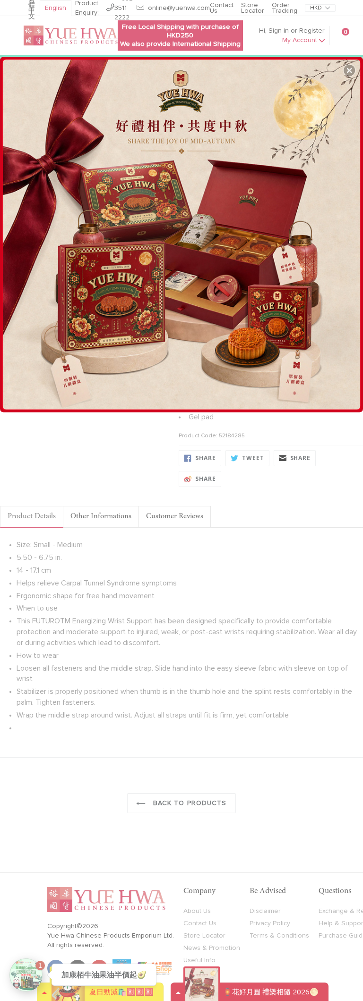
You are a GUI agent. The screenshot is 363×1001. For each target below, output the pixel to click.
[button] (349, 70)
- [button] (182, 230)
